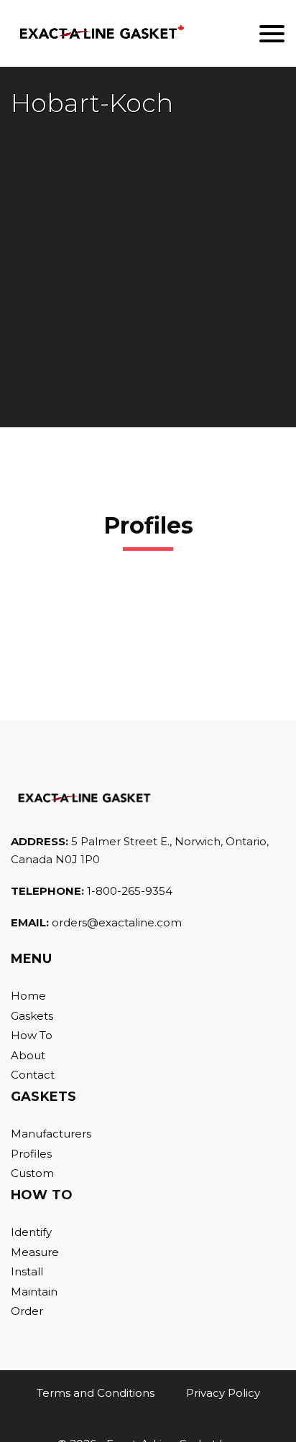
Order (27, 1311)
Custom (32, 1173)
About (28, 1055)
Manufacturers (51, 1133)
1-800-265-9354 (129, 891)
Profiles (31, 1153)
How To (31, 1035)
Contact (33, 1075)
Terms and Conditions (95, 1393)
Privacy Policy (223, 1393)
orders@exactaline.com (117, 922)
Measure (35, 1252)
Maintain (34, 1291)
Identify (31, 1232)
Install (27, 1271)
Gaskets (32, 1016)
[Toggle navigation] (272, 34)
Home (28, 996)
